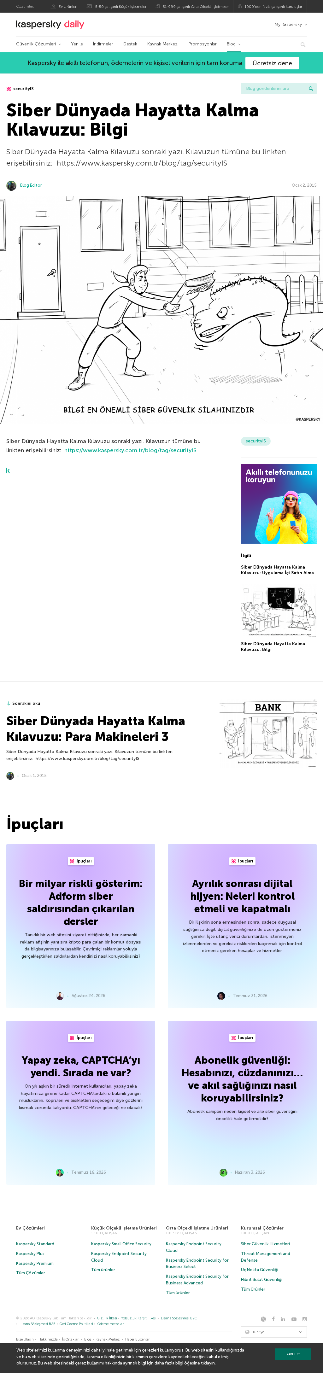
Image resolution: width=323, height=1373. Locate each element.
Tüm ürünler (103, 1269)
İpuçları (84, 861)
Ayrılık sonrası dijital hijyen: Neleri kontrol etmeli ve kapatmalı (242, 896)
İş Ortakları (70, 1339)
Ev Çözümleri (30, 1228)
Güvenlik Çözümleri (36, 44)
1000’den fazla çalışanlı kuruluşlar (273, 6)
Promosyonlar (203, 44)
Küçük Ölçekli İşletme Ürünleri (124, 1228)
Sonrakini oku (26, 703)
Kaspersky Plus (30, 1253)
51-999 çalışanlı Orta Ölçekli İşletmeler (196, 6)
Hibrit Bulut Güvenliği (261, 1279)
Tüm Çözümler (30, 1273)
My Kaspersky (288, 24)
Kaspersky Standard (35, 1244)
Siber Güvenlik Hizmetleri (265, 1244)
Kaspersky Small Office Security (121, 1244)
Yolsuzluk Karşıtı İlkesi (138, 1318)
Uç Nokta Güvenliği (259, 1269)
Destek (130, 44)
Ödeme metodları (111, 1324)
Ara (311, 88)
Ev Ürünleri (68, 6)
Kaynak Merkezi (163, 44)
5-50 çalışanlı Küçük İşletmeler (120, 6)
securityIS (23, 88)
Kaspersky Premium (35, 1263)
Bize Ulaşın (25, 1339)
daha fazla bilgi (169, 1363)
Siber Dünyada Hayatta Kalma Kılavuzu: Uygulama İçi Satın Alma (277, 569)
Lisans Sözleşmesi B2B (38, 1324)
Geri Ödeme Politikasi (76, 1324)
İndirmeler (103, 44)
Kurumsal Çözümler (262, 1228)
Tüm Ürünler (253, 1289)
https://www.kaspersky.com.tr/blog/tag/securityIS (130, 450)
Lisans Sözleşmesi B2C (179, 1318)
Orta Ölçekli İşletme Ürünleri (197, 1228)
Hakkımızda (48, 1339)
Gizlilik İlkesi (107, 1318)
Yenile (77, 44)
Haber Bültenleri (137, 1339)
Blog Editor (31, 185)
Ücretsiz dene (272, 63)
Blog (231, 44)
